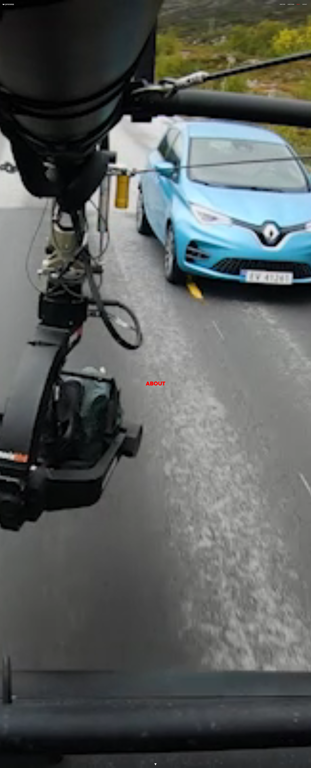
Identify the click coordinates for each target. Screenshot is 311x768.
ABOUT (298, 4)
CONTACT (304, 4)
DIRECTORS (282, 4)
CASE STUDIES (291, 4)
